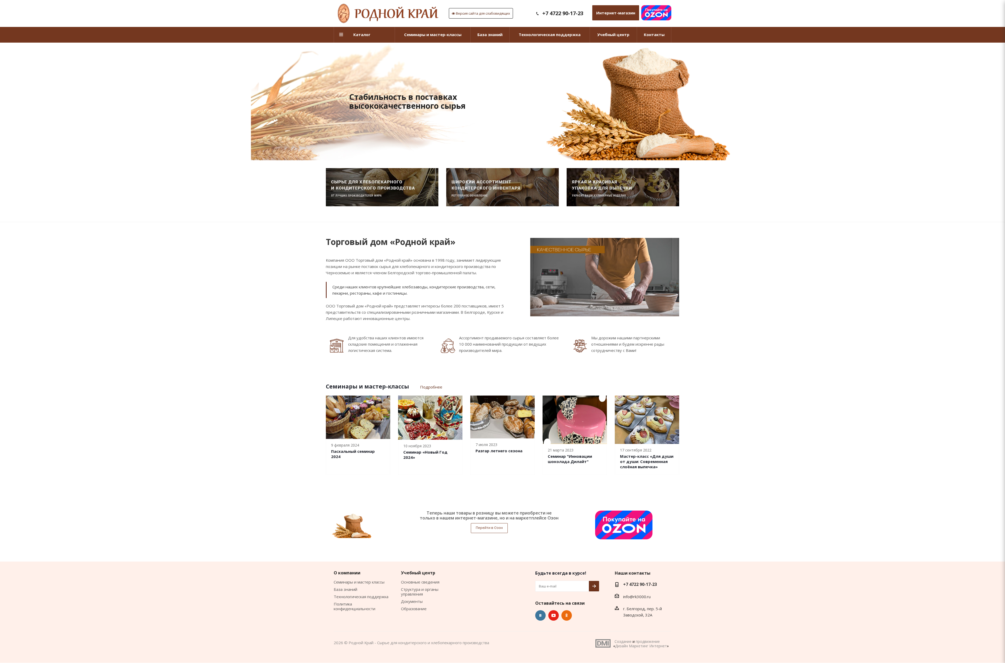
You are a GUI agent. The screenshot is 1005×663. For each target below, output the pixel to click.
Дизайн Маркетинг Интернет (603, 643)
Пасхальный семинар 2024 (353, 454)
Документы (412, 601)
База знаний (345, 589)
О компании (347, 573)
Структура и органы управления (419, 592)
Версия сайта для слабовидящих (482, 13)
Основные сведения (420, 582)
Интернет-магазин (615, 12)
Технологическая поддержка (361, 596)
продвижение (648, 641)
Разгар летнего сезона (499, 450)
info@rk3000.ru (637, 596)
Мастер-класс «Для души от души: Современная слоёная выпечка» (646, 461)
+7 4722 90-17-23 (562, 13)
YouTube (553, 615)
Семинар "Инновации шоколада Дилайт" (570, 459)
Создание (623, 641)
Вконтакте (540, 615)
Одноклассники (566, 615)
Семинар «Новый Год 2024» (425, 454)
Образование (414, 608)
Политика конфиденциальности (354, 606)
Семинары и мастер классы (359, 582)
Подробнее (431, 387)
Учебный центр (418, 573)
